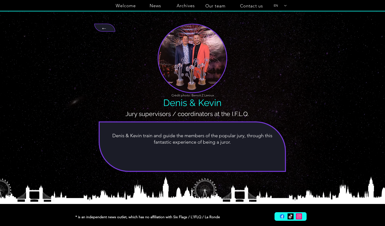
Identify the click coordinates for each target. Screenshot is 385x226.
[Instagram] (299, 216)
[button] (252, 6)
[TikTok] (291, 216)
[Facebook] (282, 216)
